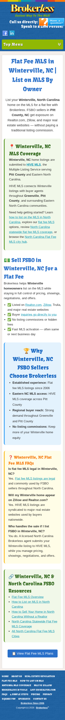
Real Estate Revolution (40, 676)
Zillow (47, 305)
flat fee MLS (46, 222)
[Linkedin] (12, 33)
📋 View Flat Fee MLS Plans (32, 653)
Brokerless (42, 707)
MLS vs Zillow (43, 685)
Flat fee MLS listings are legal (35, 478)
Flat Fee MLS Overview (28, 597)
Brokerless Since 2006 (32, 703)
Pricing (35, 694)
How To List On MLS (32, 681)
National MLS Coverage (16, 685)
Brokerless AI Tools (14, 690)
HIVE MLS (34, 164)
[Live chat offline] (51, 25)
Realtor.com (33, 305)
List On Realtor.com (42, 690)
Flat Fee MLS (9, 681)
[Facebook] (5, 33)
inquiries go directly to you (39, 314)
